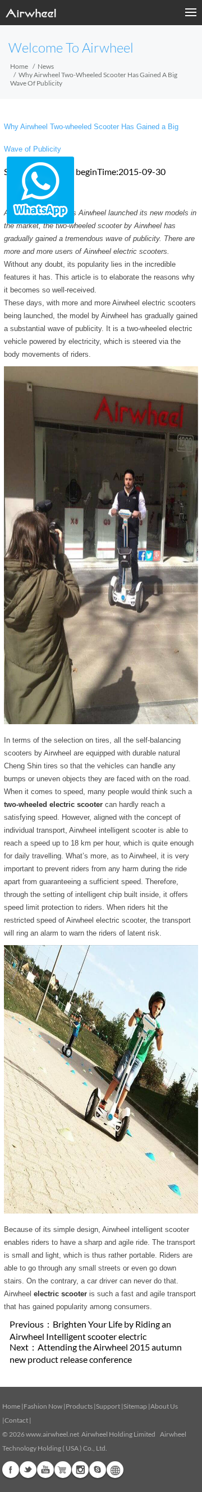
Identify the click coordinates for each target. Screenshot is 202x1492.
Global (115, 1469)
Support (108, 1406)
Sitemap (135, 1406)
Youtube (45, 1469)
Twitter (28, 1469)
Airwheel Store (62, 1469)
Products (79, 1406)
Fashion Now (43, 1406)
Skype (97, 1469)
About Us (164, 1406)
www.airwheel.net (52, 1434)
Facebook (10, 1469)
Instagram (80, 1469)
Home (19, 66)
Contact (16, 1420)
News (46, 66)
